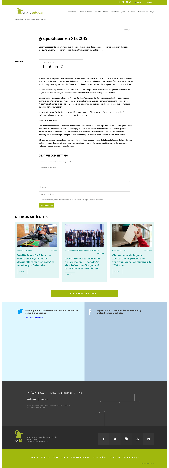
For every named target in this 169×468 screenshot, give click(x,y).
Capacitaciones (85, 11)
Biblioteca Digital (117, 11)
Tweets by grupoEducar (34, 317)
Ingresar (44, 399)
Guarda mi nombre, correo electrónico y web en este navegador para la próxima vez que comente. (72, 200)
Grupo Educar (19, 19)
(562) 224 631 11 (37, 439)
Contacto (149, 2)
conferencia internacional (74, 250)
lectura (123, 250)
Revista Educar (101, 11)
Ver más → (22, 271)
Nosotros (71, 11)
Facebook (135, 310)
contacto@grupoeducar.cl (39, 441)
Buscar (139, 2)
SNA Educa (28, 250)
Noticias (131, 11)
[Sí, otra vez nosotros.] (147, 460)
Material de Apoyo (146, 11)
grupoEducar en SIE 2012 (38, 19)
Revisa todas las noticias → (84, 293)
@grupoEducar (39, 312)
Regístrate (31, 399)
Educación (20, 250)
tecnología (96, 250)
